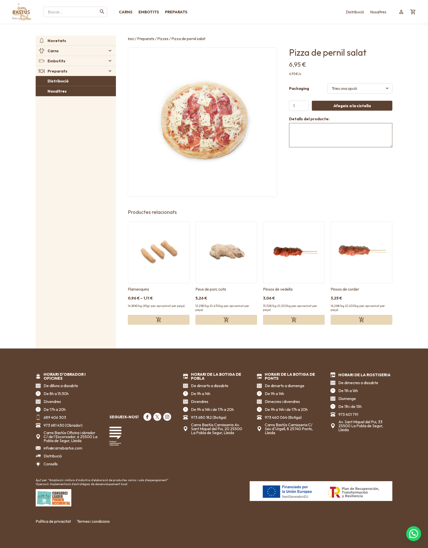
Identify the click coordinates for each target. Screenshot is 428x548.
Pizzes (162, 38)
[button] (413, 533)
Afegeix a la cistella (352, 105)
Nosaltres (378, 11)
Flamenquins (138, 289)
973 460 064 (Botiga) (283, 417)
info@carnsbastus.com (63, 448)
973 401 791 (348, 414)
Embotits (148, 11)
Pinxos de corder (345, 289)
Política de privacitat (53, 521)
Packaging (299, 88)
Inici (131, 38)
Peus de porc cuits (210, 289)
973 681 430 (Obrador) (63, 425)
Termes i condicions (93, 521)
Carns (126, 11)
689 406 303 (55, 417)
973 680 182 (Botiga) (208, 417)
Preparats (176, 11)
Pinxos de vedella (278, 289)
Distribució (355, 11)
